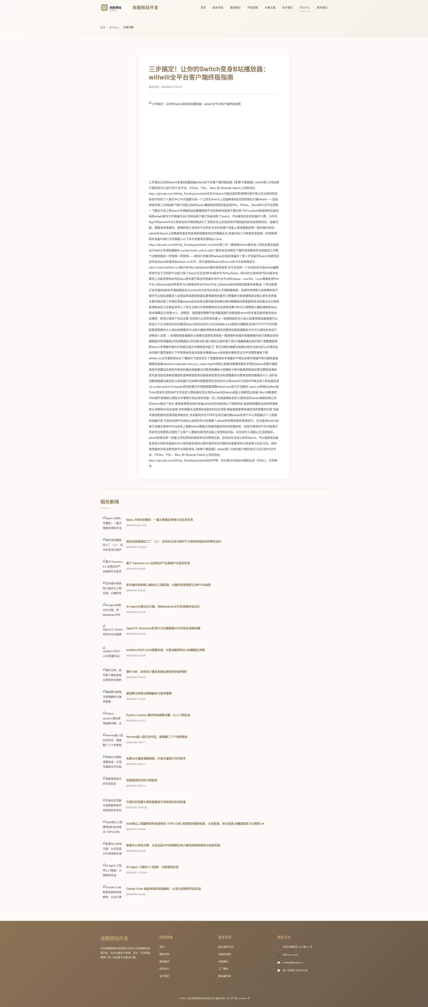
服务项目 (218, 7)
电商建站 (223, 961)
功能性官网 (224, 954)
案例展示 (235, 7)
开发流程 (252, 7)
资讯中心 (305, 7)
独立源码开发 (225, 946)
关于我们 (287, 7)
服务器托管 (224, 976)
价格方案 (270, 7)
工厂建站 (223, 968)
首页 (203, 7)
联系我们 (322, 7)
